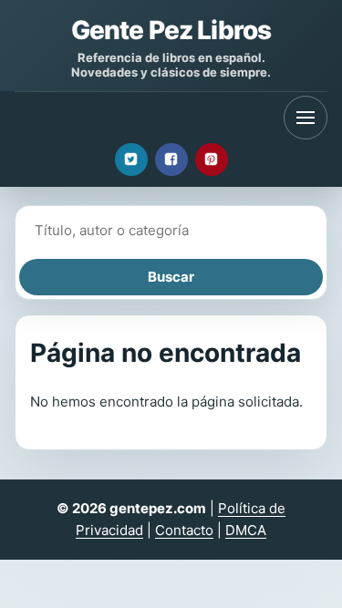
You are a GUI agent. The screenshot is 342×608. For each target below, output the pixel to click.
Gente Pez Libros (171, 30)
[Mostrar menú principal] (305, 117)
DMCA (245, 530)
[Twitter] (131, 159)
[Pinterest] (211, 159)
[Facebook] (171, 159)
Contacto (184, 530)
